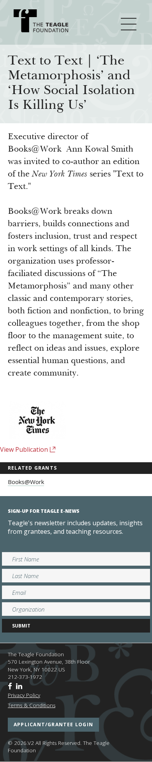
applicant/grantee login (53, 724)
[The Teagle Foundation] (41, 22)
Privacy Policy (24, 695)
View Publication (24, 449)
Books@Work (26, 482)
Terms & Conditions (31, 705)
